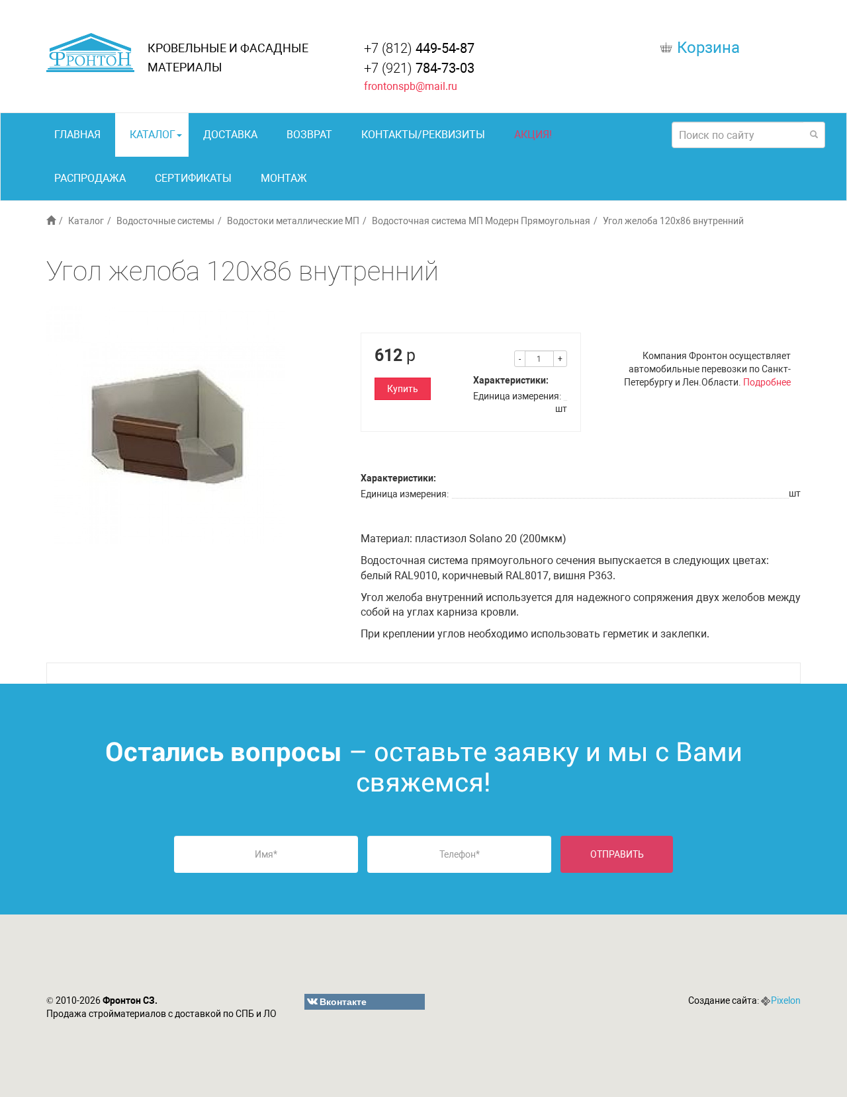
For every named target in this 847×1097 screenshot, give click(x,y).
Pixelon (786, 1000)
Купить (402, 389)
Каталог (152, 134)
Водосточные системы (165, 221)
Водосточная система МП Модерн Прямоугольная (481, 221)
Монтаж (284, 178)
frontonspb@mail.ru (410, 86)
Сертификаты (193, 178)
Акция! (533, 134)
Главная (77, 134)
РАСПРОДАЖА (90, 178)
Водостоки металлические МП (293, 221)
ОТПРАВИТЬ (617, 854)
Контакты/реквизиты (423, 134)
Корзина (708, 47)
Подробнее (767, 382)
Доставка (230, 134)
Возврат (309, 134)
